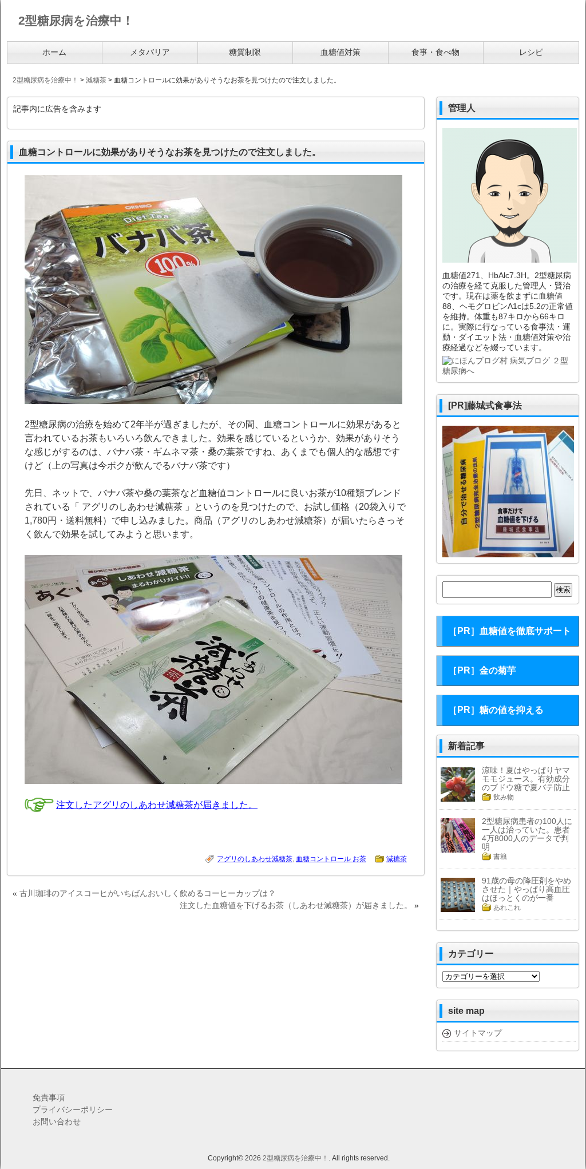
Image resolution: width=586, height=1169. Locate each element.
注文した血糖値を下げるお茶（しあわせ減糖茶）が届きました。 (296, 905)
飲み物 (503, 797)
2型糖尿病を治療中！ (295, 1158)
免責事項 (49, 1097)
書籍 (500, 857)
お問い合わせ (57, 1121)
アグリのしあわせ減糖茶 (254, 859)
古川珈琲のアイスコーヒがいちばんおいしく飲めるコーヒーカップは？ (147, 893)
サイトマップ (478, 1032)
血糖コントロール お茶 (331, 859)
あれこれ (507, 908)
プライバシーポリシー (73, 1109)
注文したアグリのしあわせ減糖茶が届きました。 (157, 805)
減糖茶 (396, 859)
